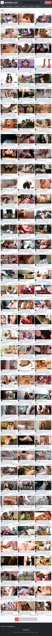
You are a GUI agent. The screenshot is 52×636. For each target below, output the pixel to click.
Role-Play (44, 537)
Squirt (48, 281)
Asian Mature (3, 432)
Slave (36, 25)
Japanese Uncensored (5, 205)
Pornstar (26, 55)
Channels (16, 6)
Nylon (9, 55)
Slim (6, 447)
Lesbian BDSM (42, 56)
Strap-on (13, 71)
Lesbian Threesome (39, 372)
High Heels (44, 101)
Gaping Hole (3, 599)
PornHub (20, 87)
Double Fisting (24, 161)
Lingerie (29, 100)
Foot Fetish (24, 25)
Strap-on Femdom (7, 71)
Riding (4, 25)
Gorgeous (20, 131)
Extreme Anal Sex (45, 477)
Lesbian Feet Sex (44, 85)
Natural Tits (8, 100)
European (43, 116)
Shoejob (36, 160)
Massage (3, 192)
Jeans (49, 612)
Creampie (23, 56)
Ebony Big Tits (43, 522)
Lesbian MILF (6, 583)
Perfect (11, 130)
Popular (31, 6)
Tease (22, 100)
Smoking (30, 492)
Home (3, 6)
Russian (47, 447)
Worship (29, 85)
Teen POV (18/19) (24, 190)
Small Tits (22, 55)
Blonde (42, 252)
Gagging (12, 25)
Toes (21, 145)
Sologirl (24, 71)
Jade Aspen (3, 40)
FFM (45, 131)
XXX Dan (3, 27)
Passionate (3, 131)
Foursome (32, 478)
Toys (2, 492)
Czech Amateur (38, 537)
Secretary (7, 266)
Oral (14, 463)
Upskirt (38, 281)
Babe (45, 192)
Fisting (19, 161)
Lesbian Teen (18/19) (42, 282)
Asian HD (3, 236)
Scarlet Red (37, 40)
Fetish (28, 25)
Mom (25, 160)
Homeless (31, 356)
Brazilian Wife (38, 100)
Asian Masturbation (11, 432)
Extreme (36, 478)
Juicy (10, 131)
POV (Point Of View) (28, 401)
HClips (36, 193)
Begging (19, 568)
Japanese (3, 85)
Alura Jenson (38, 221)
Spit (35, 85)
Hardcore (8, 25)
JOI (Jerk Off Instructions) (23, 463)
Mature (25, 100)
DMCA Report (26, 629)
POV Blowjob (41, 41)
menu (50, 6)
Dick (16, 25)
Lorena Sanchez (38, 55)
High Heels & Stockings (23, 70)
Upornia (2, 42)
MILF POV (20, 403)
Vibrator (12, 205)
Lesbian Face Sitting (39, 86)
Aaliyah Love (21, 341)
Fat (46, 176)
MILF (43, 25)
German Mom (28, 403)
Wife (40, 101)
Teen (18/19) (20, 86)
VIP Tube (3, 434)
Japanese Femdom (8, 267)
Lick (21, 207)
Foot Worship (25, 357)
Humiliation (43, 221)
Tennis (10, 207)
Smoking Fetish (24, 492)
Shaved (9, 41)
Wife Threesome (38, 371)
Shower (19, 311)
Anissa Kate (3, 537)
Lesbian (47, 56)
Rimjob (13, 41)
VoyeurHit (20, 223)
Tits (7, 41)
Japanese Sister (4, 70)
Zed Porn (3, 479)
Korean (13, 222)
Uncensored (3, 115)
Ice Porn (36, 208)
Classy (27, 371)
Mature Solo (6, 433)
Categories (9, 6)
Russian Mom (42, 447)
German (23, 267)
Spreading (20, 71)
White (8, 296)
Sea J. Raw (37, 597)
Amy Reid (37, 567)
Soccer (31, 205)
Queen (4, 311)
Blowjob (24, 237)
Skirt (6, 55)
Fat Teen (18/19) (41, 176)
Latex (10, 222)
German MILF (21, 401)
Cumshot (3, 26)
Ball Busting (43, 493)
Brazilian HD (44, 100)
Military (38, 85)
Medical (48, 537)
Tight (24, 145)
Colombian (28, 552)
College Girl (28, 221)
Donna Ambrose (21, 40)
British (31, 41)
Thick (19, 100)
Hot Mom (43, 448)
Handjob (36, 401)
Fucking (44, 356)
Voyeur (2, 386)
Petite (25, 85)
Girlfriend (25, 252)
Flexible (9, 356)
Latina (19, 175)
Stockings (30, 40)
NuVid (19, 57)
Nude (30, 71)
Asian (10, 86)
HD (45, 25)
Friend (13, 371)
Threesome (41, 130)
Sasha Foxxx (3, 296)
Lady (40, 145)
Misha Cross (20, 85)
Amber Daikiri (4, 597)
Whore (19, 296)
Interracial (7, 145)
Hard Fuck (14, 416)
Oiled (12, 190)
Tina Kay (37, 115)
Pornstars (24, 6)
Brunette (41, 192)
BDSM (47, 222)
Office (23, 130)
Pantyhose (13, 115)
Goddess (6, 567)
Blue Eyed (43, 342)
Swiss (4, 100)
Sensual (28, 341)
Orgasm (8, 190)
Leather (12, 55)
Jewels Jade (20, 612)
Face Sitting (26, 342)
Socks (29, 86)
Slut (1, 25)
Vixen (48, 522)
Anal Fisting (41, 478)
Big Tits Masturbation (39, 568)
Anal (45, 478)
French (45, 492)
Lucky (7, 131)
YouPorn (20, 147)
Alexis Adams (38, 432)
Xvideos (36, 313)
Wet (5, 41)
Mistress (39, 25)
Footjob (19, 25)
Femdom (43, 26)
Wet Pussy (27, 597)
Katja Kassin (4, 130)
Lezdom (44, 55)
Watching (20, 614)
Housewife (8, 416)
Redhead (22, 251)
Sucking (36, 41)
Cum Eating (7, 614)
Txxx (19, 27)
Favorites (37, 6)
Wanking (2, 462)
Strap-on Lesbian (43, 523)
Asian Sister (10, 70)
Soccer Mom (26, 205)
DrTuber (37, 178)
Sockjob (2, 145)
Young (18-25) (44, 40)
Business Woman (38, 71)
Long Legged (37, 341)
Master (8, 492)
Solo (27, 71)
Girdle (14, 341)
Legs (40, 70)
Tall (3, 447)
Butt (32, 552)
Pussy (8, 130)
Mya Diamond (4, 552)
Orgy (10, 537)
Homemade (6, 101)
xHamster (37, 27)
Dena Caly (37, 522)
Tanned (30, 145)
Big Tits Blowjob (10, 40)
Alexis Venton (21, 597)
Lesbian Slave (30, 477)
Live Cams (48, 2)
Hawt (22, 175)
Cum (50, 296)
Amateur (45, 71)
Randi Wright (21, 356)
